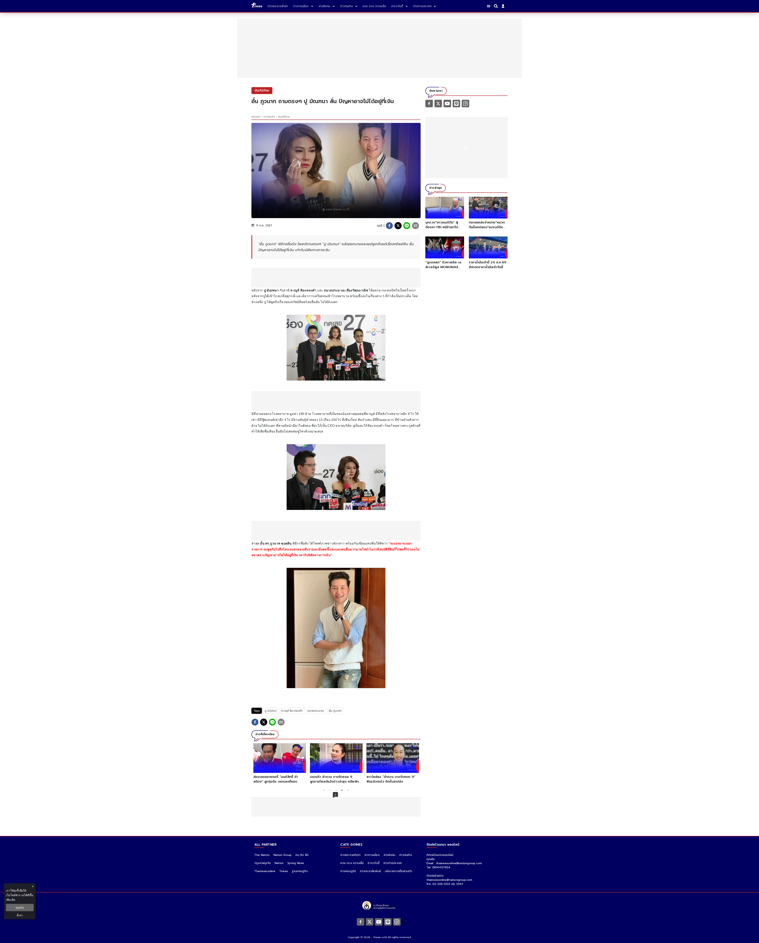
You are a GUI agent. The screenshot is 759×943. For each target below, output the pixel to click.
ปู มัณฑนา (271, 711)
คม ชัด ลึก (302, 855)
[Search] (496, 6)
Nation (279, 863)
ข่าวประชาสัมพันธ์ (370, 871)
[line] (406, 225)
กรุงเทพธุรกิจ (262, 863)
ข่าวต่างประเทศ (392, 863)
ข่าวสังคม (389, 855)
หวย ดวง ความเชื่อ (352, 863)
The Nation (262, 855)
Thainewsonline (264, 871)
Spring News (295, 863)
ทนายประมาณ (315, 711)
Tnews (283, 871)
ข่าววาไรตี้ (374, 863)
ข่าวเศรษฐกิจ (348, 871)
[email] (415, 225)
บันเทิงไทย (284, 117)
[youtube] (447, 103)
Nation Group (283, 855)
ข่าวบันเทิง (269, 117)
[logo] (256, 6)
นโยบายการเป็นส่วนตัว (398, 871)
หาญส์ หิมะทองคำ (292, 711)
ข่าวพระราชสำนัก (350, 855)
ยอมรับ (20, 907)
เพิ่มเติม (10, 900)
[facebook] (389, 225)
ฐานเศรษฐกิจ (300, 871)
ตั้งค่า (20, 915)
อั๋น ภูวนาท (335, 711)
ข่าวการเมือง (372, 855)
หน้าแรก (255, 117)
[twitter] (398, 225)
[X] (438, 103)
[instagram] (465, 103)
